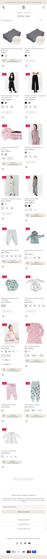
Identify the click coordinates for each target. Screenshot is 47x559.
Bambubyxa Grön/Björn (32, 405)
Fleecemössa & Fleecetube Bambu (10, 148)
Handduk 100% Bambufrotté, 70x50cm (34, 49)
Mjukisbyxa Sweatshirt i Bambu (11, 199)
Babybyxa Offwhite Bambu (10, 250)
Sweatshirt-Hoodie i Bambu (34, 147)
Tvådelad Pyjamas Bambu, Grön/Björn (10, 299)
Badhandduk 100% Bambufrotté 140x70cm (11, 49)
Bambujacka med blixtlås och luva (34, 251)
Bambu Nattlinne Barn (32, 346)
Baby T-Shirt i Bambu (8, 346)
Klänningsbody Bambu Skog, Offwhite (34, 299)
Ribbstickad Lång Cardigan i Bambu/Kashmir (10, 96)
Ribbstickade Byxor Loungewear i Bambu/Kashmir (35, 96)
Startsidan (19, 12)
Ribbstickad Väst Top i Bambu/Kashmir (32, 199)
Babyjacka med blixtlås (8, 451)
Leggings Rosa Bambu (8, 405)
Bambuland (23, 7)
